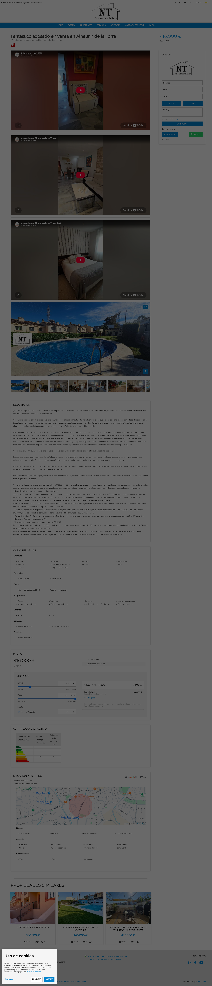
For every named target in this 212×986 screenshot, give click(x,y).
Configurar (8, 979)
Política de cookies (33, 972)
